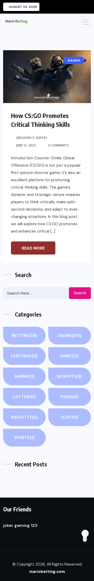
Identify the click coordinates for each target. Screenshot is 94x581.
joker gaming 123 (20, 525)
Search (80, 293)
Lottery (24, 396)
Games (69, 356)
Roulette (24, 417)
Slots (69, 417)
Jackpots (69, 376)
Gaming (24, 376)
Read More (33, 248)
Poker (69, 396)
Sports (24, 437)
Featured (24, 356)
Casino (69, 335)
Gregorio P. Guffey (31, 138)
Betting (24, 335)
